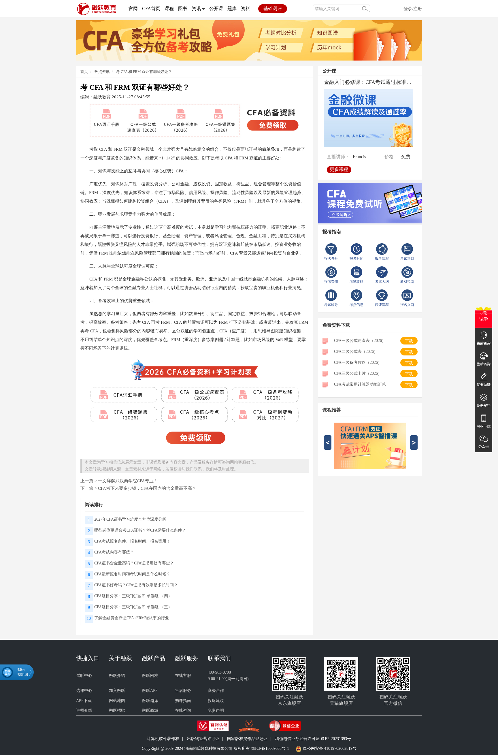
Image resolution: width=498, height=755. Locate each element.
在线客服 (183, 675)
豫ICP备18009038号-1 (270, 748)
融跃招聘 (117, 710)
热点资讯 (102, 71)
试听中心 (84, 675)
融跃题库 (150, 700)
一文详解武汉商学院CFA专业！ (128, 480)
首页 (84, 71)
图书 (182, 8)
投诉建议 (216, 700)
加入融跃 (117, 690)
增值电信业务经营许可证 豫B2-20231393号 (313, 739)
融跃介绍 (117, 675)
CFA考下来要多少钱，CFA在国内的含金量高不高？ (147, 488)
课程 (169, 8)
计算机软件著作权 (163, 739)
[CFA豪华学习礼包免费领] (249, 39)
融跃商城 (150, 710)
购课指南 (183, 700)
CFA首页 (151, 8)
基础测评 (272, 8)
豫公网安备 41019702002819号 (329, 748)
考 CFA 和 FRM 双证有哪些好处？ (144, 71)
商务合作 (216, 690)
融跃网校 (150, 675)
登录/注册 (412, 8)
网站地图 (117, 700)
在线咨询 (183, 710)
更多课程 (339, 169)
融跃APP (150, 690)
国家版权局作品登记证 (247, 739)
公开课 (216, 8)
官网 (133, 8)
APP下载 (84, 700)
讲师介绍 (84, 710)
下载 (409, 341)
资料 (245, 8)
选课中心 (84, 690)
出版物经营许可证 (203, 739)
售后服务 (183, 690)
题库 (232, 8)
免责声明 (216, 710)
